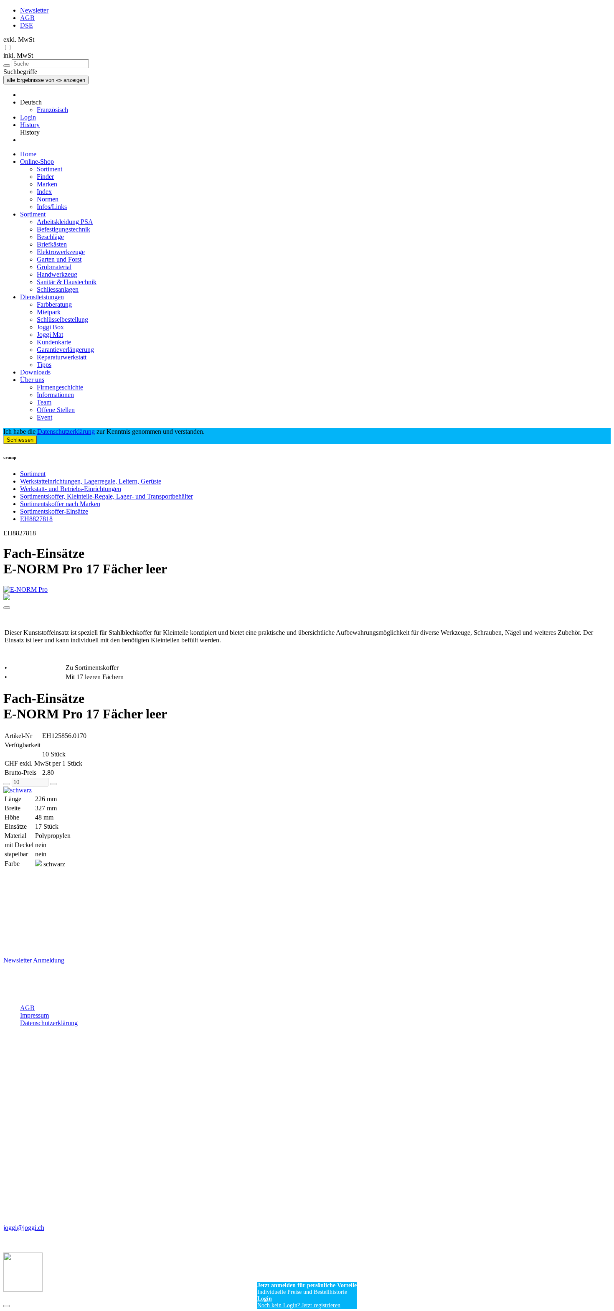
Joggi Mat (50, 334)
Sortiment (49, 169)
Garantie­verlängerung (65, 349)
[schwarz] (307, 790)
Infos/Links (52, 206)
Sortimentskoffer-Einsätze (54, 511)
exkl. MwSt (18, 39)
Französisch (52, 109)
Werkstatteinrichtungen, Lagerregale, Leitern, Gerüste (90, 481)
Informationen (55, 394)
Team (44, 402)
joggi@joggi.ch (23, 1227)
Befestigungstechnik (63, 229)
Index (44, 191)
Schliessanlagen (58, 289)
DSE (26, 25)
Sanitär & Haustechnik (66, 281)
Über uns (32, 379)
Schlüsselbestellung (62, 319)
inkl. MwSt (18, 55)
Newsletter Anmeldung (33, 960)
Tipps (44, 364)
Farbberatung (54, 304)
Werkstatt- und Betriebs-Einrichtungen (70, 488)
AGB (27, 17)
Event (44, 417)
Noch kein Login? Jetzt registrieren (298, 1305)
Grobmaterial (54, 266)
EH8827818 (36, 518)
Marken (47, 184)
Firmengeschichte (60, 387)
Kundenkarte (54, 342)
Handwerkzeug (57, 274)
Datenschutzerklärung (66, 431)
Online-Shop (37, 161)
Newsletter (34, 10)
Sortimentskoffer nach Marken (60, 503)
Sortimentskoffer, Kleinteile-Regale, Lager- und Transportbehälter (106, 496)
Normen (47, 199)
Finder (45, 176)
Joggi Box (50, 327)
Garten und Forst (59, 259)
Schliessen (20, 440)
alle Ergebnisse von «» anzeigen (46, 80)
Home (28, 154)
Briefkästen (52, 244)
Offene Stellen (56, 409)
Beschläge (50, 236)
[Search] (6, 65)
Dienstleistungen (42, 296)
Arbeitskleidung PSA (65, 221)
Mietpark (49, 312)
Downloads (35, 372)
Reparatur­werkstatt (61, 357)
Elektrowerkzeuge (61, 251)
